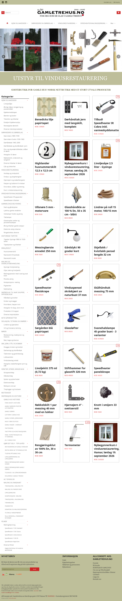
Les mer (36, 590)
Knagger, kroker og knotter (13, 347)
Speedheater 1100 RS (11, 538)
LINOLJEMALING (10, 493)
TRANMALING (9, 503)
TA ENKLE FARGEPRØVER (13, 513)
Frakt (64, 560)
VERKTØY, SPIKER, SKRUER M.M (12, 369)
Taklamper (8, 217)
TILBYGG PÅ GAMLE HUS (12, 453)
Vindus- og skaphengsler (13, 177)
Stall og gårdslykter (11, 207)
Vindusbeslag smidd (11, 360)
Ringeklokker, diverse (11, 232)
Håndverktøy (8, 376)
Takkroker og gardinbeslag (13, 354)
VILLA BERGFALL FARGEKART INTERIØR (14, 517)
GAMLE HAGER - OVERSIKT (13, 425)
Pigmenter (7, 286)
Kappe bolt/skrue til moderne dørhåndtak (14, 549)
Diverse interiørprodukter (13, 129)
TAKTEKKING (9, 428)
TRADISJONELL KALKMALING (14, 499)
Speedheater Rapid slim (12, 541)
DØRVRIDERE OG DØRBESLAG (42, 23)
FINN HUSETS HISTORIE (12, 403)
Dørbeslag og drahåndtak (13, 350)
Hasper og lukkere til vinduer (14, 183)
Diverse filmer (9, 545)
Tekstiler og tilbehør (11, 119)
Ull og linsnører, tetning (12, 328)
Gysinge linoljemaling (11, 267)
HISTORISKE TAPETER (9, 236)
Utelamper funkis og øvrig (13, 214)
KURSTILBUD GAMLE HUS (102, 568)
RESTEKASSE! (6, 393)
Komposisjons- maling (12, 282)
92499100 (51, 596)
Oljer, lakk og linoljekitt (12, 270)
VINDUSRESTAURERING (66, 23)
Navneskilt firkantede (11, 255)
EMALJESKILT (6, 248)
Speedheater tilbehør (11, 200)
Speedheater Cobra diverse (13, 535)
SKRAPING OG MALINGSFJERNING (16, 509)
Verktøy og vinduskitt (11, 173)
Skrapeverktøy (9, 373)
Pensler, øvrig (8, 279)
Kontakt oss (97, 579)
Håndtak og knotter (11, 298)
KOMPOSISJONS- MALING (13, 496)
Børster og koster (10, 116)
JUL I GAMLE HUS (10, 440)
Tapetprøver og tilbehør (12, 245)
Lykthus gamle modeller (12, 211)
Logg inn (96, 577)
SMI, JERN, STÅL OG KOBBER (11, 344)
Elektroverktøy (9, 383)
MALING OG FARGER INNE (13, 489)
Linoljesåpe (8, 104)
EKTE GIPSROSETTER (9, 318)
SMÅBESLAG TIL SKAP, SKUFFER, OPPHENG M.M (13, 293)
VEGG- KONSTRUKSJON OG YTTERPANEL (13, 436)
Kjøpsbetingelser (68, 562)
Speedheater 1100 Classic (13, 531)
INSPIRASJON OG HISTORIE (11, 396)
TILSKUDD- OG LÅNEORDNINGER (15, 472)
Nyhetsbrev (66, 567)
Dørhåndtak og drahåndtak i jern (15, 146)
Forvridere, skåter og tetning (14, 187)
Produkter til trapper (11, 311)
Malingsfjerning (9, 525)
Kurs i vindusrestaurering (13, 190)
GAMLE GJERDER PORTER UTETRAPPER (13, 407)
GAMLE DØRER (9, 411)
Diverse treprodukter (11, 314)
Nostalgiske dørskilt (11, 126)
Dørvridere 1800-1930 (11, 136)
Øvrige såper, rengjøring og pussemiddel (13, 108)
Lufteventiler (8, 357)
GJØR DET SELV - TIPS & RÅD (14, 443)
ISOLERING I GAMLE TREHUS (14, 476)
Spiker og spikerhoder (12, 379)
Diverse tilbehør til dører (13, 163)
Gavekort (96, 574)
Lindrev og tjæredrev (11, 325)
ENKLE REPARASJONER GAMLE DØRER (14, 468)
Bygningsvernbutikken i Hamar (104, 572)
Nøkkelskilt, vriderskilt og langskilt (13, 159)
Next (120, 56)
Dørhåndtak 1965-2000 (12, 143)
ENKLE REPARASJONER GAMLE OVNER (14, 463)
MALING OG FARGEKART (12, 483)
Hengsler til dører (10, 155)
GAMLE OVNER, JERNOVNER (14, 418)
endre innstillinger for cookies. (10, 592)
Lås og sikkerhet (10, 166)
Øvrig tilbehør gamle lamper (14, 226)
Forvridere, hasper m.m (12, 304)
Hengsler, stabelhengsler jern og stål (15, 365)
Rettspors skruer (10, 386)
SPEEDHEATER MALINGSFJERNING (92, 23)
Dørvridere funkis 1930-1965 (14, 139)
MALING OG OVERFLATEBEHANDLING (10, 263)
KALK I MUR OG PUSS (11, 421)
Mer (112, 23)
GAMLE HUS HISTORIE (12, 399)
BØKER (3, 331)
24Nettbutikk (12, 598)
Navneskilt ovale (10, 258)
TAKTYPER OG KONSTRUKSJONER (15, 431)
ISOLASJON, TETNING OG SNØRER (13, 321)
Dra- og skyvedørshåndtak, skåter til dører (16, 150)
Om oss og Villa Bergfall (101, 570)
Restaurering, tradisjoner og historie (14, 336)
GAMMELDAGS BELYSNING (11, 204)
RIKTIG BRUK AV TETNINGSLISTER (16, 450)
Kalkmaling (8, 289)
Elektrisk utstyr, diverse (12, 229)
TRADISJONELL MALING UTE (14, 486)
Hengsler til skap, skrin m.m (14, 308)
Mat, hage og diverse (11, 340)
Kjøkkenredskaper (10, 112)
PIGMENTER (9, 506)
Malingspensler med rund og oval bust (16, 275)
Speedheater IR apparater (13, 197)
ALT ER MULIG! (9, 479)
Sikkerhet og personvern (71, 565)
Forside (95, 563)
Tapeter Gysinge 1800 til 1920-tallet (15, 240)
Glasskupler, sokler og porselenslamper (11, 222)
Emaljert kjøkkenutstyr (12, 122)
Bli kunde (96, 565)
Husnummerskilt (10, 251)
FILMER (4, 521)
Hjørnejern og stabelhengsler (14, 180)
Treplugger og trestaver (12, 389)
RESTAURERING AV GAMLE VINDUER (16, 447)
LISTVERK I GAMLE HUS (12, 415)
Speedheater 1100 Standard (13, 528)
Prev (5, 56)
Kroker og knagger (10, 301)
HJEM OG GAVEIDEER (18, 23)
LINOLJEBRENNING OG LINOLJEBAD (12, 458)
